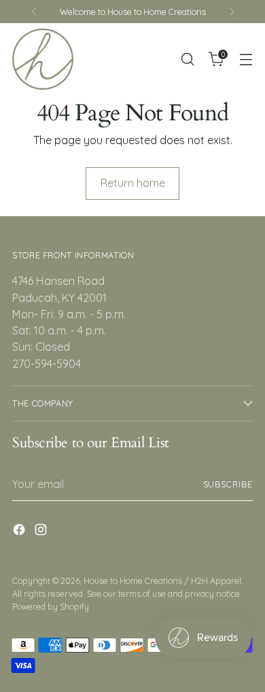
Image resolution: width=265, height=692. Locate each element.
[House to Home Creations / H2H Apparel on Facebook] (20, 531)
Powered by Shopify (50, 606)
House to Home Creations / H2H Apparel (162, 580)
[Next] (232, 11)
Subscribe (228, 484)
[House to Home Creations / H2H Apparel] (42, 59)
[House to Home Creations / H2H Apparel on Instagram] (42, 531)
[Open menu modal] (246, 59)
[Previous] (34, 11)
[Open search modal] (187, 59)
